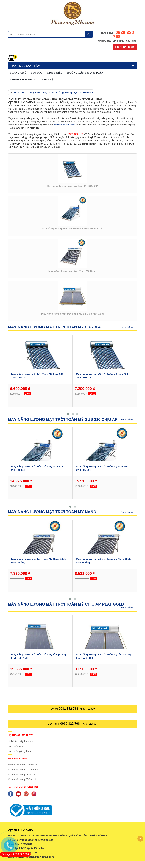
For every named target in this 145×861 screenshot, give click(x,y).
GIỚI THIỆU (55, 72)
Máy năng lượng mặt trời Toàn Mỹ (72, 92)
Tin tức (36, 72)
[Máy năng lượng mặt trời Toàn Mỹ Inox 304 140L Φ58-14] (40, 355)
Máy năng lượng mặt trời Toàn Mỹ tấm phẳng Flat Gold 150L (38, 656)
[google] (27, 793)
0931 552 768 (68, 708)
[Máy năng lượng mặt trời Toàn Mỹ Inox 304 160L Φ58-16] (105, 355)
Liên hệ (47, 79)
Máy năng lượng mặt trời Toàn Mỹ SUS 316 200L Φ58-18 (37, 468)
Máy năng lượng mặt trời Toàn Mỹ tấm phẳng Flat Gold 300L (103, 656)
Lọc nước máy (16, 746)
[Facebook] (11, 793)
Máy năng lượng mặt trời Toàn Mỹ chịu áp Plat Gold (66, 604)
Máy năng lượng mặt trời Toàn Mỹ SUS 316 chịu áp (63, 419)
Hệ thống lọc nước (20, 735)
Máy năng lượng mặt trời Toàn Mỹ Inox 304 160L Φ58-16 (102, 376)
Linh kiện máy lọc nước (21, 741)
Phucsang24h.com (64, 124)
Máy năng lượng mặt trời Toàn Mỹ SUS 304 (54, 327)
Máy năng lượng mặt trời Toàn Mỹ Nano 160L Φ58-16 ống (38, 560)
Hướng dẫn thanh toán (85, 72)
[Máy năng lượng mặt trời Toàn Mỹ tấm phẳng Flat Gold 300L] (105, 639)
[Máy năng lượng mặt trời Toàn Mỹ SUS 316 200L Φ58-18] (40, 451)
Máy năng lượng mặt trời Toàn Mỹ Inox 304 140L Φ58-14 (37, 376)
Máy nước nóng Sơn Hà (21, 774)
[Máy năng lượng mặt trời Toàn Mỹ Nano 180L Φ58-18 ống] (105, 543)
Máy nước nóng (38, 92)
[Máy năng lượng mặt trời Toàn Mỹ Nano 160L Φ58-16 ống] (40, 543)
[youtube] (19, 793)
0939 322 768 (70, 723)
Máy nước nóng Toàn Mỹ (22, 779)
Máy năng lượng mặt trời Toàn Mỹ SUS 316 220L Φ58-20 (102, 468)
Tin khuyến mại (125, 47)
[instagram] (34, 793)
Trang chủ (18, 72)
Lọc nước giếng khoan (20, 751)
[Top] (140, 839)
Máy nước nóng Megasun (22, 764)
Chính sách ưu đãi (24, 79)
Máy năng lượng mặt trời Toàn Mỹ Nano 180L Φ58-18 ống (103, 560)
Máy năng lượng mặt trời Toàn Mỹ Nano (52, 512)
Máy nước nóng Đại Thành (23, 769)
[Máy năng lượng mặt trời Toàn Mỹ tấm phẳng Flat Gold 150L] (40, 639)
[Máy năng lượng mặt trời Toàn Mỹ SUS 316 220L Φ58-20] (105, 451)
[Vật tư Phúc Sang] (72, 13)
